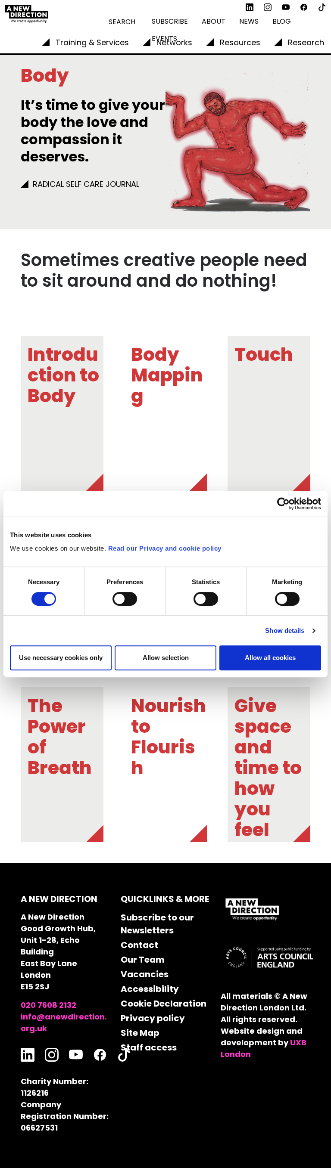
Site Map (140, 1033)
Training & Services (92, 42)
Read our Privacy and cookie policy (165, 548)
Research (306, 42)
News (249, 21)
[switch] (124, 599)
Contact (139, 945)
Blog (281, 21)
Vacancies (145, 974)
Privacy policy (153, 1018)
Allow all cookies (270, 657)
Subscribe (170, 21)
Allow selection (166, 657)
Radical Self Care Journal (86, 184)
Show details (284, 630)
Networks (174, 42)
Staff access (149, 1047)
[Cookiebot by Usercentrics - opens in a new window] (283, 503)
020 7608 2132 (48, 1005)
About (213, 21)
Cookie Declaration (163, 1004)
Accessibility (150, 989)
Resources (240, 42)
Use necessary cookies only (61, 657)
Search (122, 22)
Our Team (143, 960)
